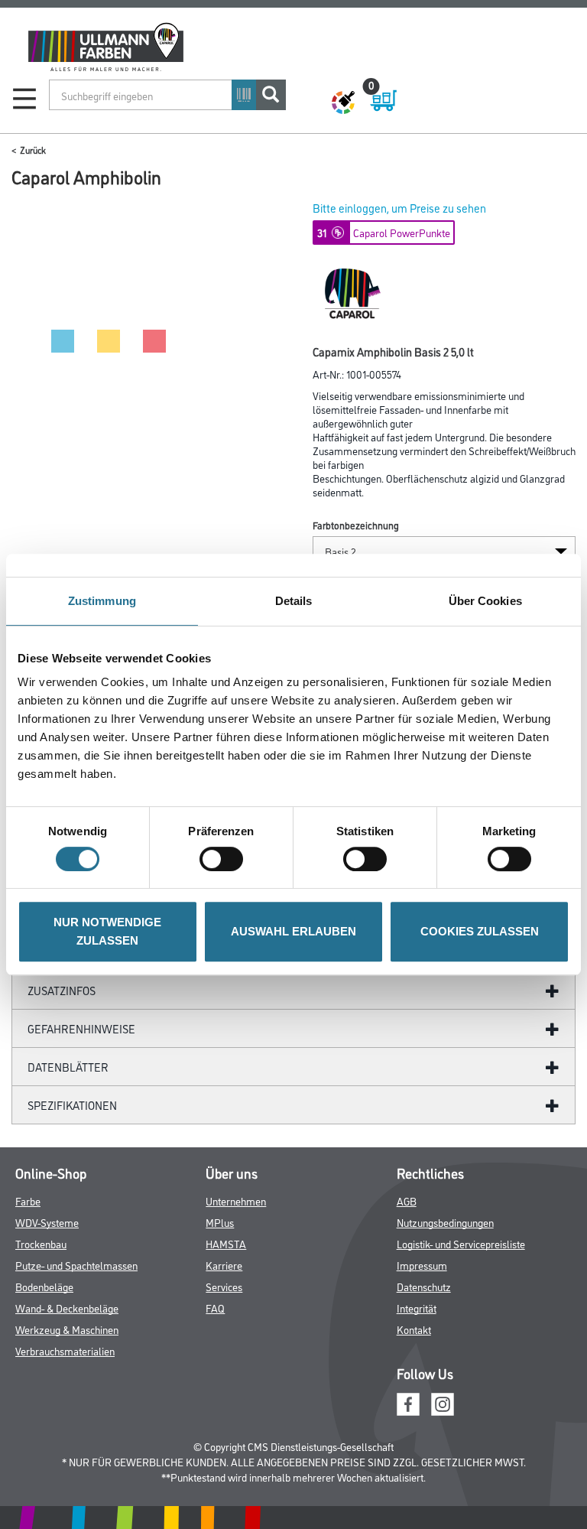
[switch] (225, 859)
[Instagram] (442, 1402)
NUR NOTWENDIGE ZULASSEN (107, 931)
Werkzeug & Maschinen (66, 1329)
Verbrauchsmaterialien (65, 1350)
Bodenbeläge (44, 1286)
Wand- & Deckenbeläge (66, 1307)
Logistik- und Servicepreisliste (461, 1243)
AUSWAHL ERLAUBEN (293, 931)
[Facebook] (408, 1402)
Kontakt (414, 1329)
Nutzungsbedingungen (445, 1222)
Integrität (416, 1307)
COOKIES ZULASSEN (479, 931)
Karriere (224, 1264)
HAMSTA (226, 1243)
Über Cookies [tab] (485, 600)
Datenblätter (68, 1067)
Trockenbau (40, 1243)
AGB (407, 1200)
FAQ (215, 1307)
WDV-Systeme (47, 1222)
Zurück (33, 149)
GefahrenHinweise (81, 1028)
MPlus (220, 1222)
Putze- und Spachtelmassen (76, 1264)
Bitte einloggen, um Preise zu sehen (399, 208)
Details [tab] (294, 600)
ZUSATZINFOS (62, 990)
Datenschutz (424, 1286)
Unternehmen (236, 1200)
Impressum (422, 1264)
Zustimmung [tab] (102, 600)
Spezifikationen (72, 1105)
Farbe (28, 1200)
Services (224, 1286)
